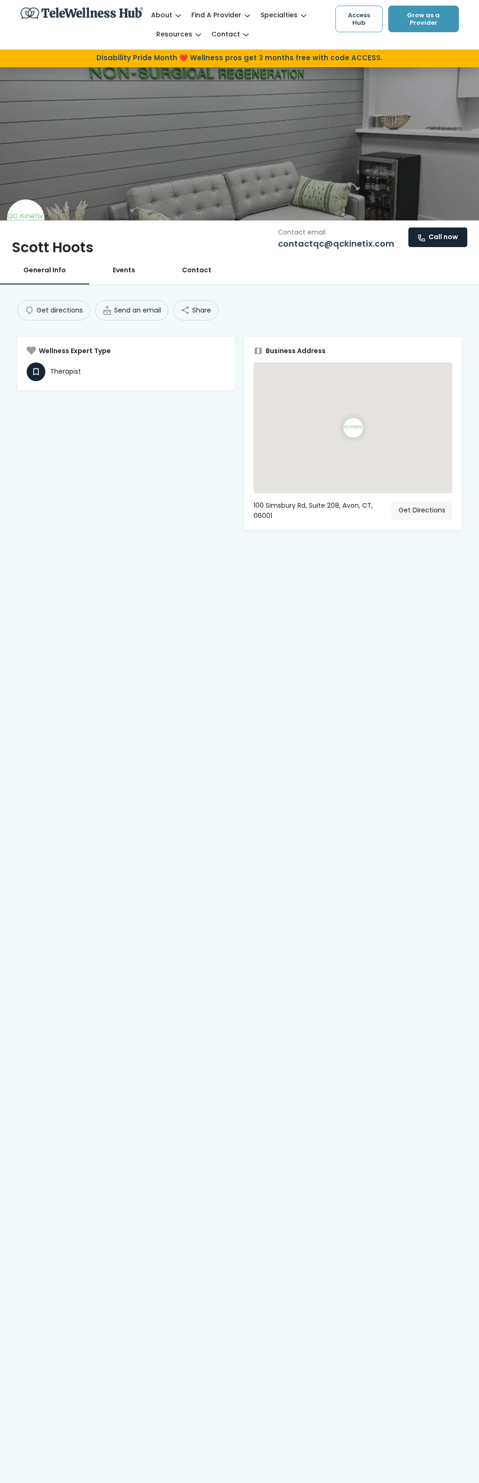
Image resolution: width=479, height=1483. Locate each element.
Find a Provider (216, 15)
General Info (44, 270)
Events (124, 270)
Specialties (279, 15)
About (161, 15)
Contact (225, 34)
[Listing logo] (25, 218)
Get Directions (422, 510)
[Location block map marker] (353, 428)
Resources (174, 34)
